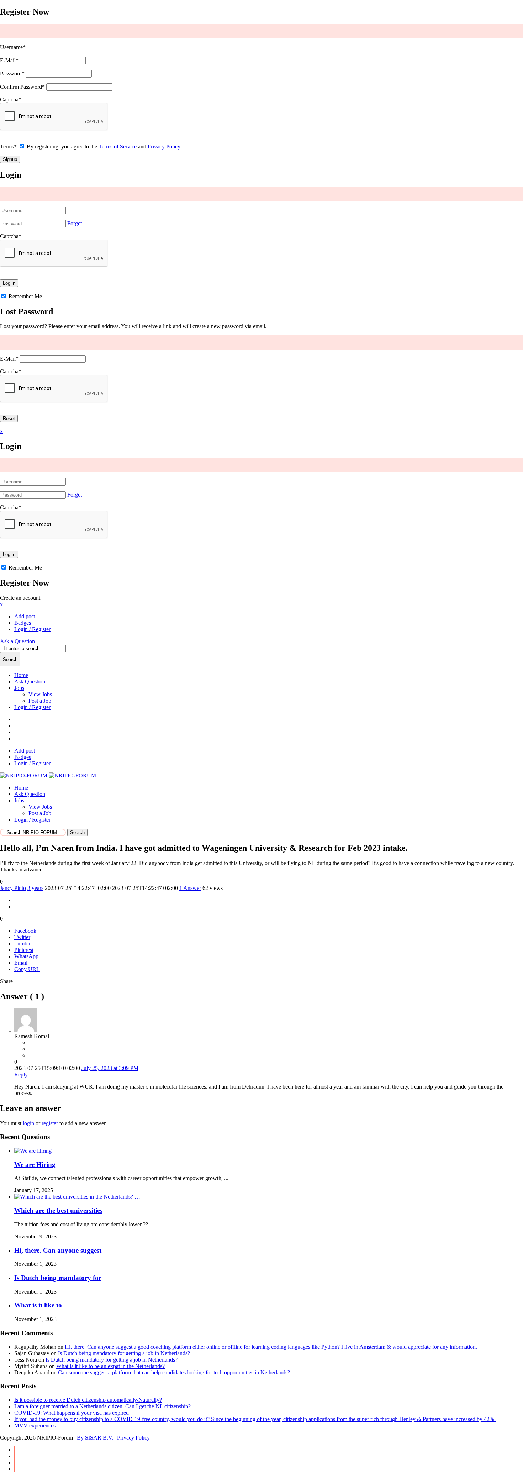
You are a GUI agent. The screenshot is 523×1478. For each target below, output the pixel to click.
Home (21, 675)
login (28, 1123)
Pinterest (23, 950)
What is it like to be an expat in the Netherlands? (110, 1366)
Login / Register (32, 707)
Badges (22, 623)
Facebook (25, 931)
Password (12, 73)
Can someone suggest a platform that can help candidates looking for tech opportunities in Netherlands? (174, 1372)
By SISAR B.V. (95, 1438)
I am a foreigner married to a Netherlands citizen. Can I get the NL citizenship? (102, 1406)
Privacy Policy (164, 146)
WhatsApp (26, 956)
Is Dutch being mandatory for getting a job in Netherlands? (124, 1353)
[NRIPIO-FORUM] (48, 775)
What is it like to (38, 1305)
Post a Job (39, 701)
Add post (24, 616)
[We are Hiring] (33, 1151)
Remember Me (24, 296)
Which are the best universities (58, 1210)
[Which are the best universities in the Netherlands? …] (77, 1197)
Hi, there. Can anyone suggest (57, 1250)
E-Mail (9, 60)
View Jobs (40, 694)
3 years (35, 888)
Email (20, 963)
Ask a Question (17, 641)
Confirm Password (22, 87)
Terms (8, 146)
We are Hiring (35, 1164)
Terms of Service (118, 146)
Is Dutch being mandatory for (57, 1278)
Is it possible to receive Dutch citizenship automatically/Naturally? (88, 1400)
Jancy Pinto (13, 888)
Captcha (10, 99)
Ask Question (29, 681)
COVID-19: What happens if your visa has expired (71, 1413)
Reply (21, 1074)
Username (13, 47)
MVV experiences (35, 1425)
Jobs (19, 688)
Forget (74, 223)
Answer (190, 888)
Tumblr (22, 943)
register (50, 1123)
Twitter (22, 937)
